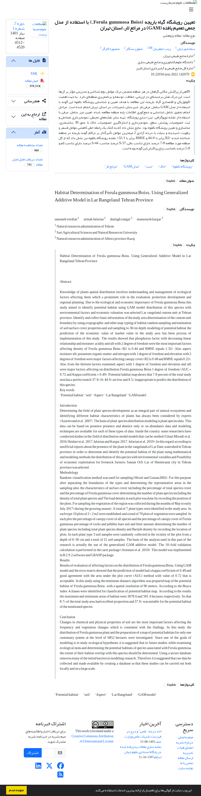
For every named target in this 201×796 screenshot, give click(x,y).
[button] (93, 791)
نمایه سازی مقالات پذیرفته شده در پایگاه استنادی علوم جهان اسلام (140, 751)
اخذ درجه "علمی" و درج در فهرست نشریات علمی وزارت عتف (143, 736)
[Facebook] (60, 767)
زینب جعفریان (162, 48)
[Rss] (60, 776)
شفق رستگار (134, 48)
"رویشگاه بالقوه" (182, 166)
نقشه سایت (185, 768)
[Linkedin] (38, 767)
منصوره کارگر (111, 48)
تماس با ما (186, 763)
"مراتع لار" (111, 166)
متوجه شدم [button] (16, 790)
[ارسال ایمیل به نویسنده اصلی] (150, 47)
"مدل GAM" (131, 166)
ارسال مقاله (185, 757)
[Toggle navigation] (102, 9)
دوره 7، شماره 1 (19, 26)
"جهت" (149, 166)
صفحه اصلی (185, 737)
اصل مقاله (33, 83)
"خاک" (162, 166)
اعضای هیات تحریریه (185, 750)
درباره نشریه (184, 742)
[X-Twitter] (49, 767)
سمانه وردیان (186, 48)
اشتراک (32, 752)
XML (34, 73)
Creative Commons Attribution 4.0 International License (92, 739)
